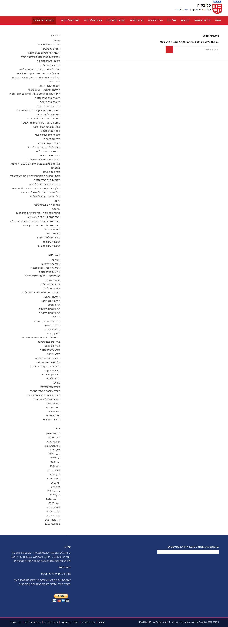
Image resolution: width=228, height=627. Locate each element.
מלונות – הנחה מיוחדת (48, 362)
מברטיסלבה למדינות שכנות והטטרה (41, 337)
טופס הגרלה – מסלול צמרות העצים (41, 122)
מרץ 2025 (55, 450)
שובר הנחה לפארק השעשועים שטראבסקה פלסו (35, 221)
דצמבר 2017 (53, 511)
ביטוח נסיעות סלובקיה (48, 61)
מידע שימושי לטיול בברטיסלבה (43, 159)
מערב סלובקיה (52, 370)
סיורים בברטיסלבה (50, 386)
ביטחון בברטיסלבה (50, 65)
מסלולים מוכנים (51, 171)
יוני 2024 (55, 462)
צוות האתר (65, 567)
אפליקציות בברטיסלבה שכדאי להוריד (40, 56)
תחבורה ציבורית (51, 241)
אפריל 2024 (53, 470)
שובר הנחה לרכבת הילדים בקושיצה (41, 225)
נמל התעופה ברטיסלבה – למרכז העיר (40, 192)
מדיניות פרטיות (52, 139)
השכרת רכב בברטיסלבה (47, 98)
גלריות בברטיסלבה (50, 284)
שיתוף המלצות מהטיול (48, 237)
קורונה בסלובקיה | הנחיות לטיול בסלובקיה (38, 212)
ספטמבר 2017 (52, 523)
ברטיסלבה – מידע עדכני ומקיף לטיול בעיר (38, 73)
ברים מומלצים (52, 280)
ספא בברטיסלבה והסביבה (46, 399)
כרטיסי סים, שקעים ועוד (47, 134)
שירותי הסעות (52, 233)
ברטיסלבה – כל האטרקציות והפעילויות (39, 69)
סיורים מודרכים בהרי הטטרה (45, 391)
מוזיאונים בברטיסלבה (48, 341)
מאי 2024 (55, 466)
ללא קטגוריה (53, 333)
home (57, 40)
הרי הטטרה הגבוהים (49, 308)
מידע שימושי (53, 354)
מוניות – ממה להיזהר (49, 143)
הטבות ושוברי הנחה (49, 85)
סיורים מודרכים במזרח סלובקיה (43, 395)
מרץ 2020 (55, 495)
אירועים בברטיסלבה (49, 271)
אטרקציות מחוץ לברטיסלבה (45, 267)
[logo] (197, 8)
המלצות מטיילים (51, 300)
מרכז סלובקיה (53, 378)
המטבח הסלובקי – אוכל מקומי (44, 89)
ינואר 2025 (54, 454)
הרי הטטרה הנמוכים (49, 313)
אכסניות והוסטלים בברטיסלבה (44, 52)
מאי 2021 (55, 487)
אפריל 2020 (53, 491)
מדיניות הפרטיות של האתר (55, 573)
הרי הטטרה (54, 304)
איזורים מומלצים (51, 48)
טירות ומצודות (52, 329)
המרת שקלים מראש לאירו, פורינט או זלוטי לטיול (34, 93)
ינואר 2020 (54, 503)
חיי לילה (56, 317)
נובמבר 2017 (53, 515)
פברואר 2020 (53, 499)
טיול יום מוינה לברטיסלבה (46, 126)
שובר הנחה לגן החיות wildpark (44, 217)
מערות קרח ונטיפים (50, 374)
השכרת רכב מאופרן (50, 102)
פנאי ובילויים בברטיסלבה (47, 204)
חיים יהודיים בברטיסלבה (47, 321)
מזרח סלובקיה (52, 345)
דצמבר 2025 (53, 441)
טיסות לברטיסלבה (50, 130)
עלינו (57, 200)
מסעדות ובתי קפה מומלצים (45, 366)
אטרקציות (55, 259)
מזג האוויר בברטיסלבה (48, 151)
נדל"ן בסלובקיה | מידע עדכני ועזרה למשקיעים (36, 188)
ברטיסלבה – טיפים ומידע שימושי (42, 276)
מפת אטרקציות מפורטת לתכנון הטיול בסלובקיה (35, 176)
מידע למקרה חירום (50, 155)
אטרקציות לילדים (51, 263)
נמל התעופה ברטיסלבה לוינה (44, 196)
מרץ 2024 (55, 474)
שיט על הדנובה (52, 229)
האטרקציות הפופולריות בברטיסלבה (41, 292)
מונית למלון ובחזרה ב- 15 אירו (44, 147)
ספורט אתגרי (53, 407)
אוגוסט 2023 (53, 478)
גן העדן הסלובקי (51, 288)
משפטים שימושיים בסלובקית (44, 184)
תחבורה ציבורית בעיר (49, 245)
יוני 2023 (55, 482)
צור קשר (56, 208)
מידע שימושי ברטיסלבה (47, 358)
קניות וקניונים (53, 415)
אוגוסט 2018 (53, 507)
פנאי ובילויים (53, 411)
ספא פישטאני (53, 403)
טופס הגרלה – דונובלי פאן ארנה (43, 118)
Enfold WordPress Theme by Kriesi (154, 622)
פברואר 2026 (53, 433)
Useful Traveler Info (49, 44)
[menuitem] (218, 20)
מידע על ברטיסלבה (50, 350)
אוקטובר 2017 (52, 519)
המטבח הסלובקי (51, 296)
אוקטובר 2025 (52, 445)
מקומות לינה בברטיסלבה (47, 180)
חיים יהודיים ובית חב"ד (48, 106)
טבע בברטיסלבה (51, 325)
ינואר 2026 (54, 437)
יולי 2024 (55, 458)
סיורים (56, 382)
